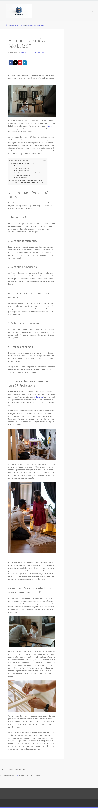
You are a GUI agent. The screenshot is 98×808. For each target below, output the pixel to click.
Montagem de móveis (38, 53)
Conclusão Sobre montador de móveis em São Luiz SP (28, 183)
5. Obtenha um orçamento (22, 175)
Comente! (23, 53)
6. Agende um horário (20, 177)
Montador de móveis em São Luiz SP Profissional (26, 180)
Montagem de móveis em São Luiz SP (22, 163)
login (16, 775)
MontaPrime (6, 803)
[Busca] (89, 8)
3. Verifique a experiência (21, 170)
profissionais (38, 397)
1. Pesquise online (19, 166)
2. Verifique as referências (21, 168)
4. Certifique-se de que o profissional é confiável (28, 173)
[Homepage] (19, 11)
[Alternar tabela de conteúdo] (43, 160)
